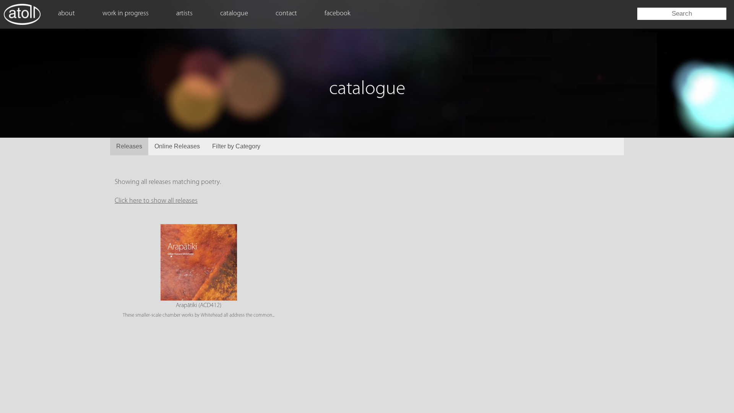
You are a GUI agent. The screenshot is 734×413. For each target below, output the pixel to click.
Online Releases (177, 146)
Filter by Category (236, 146)
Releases (129, 146)
